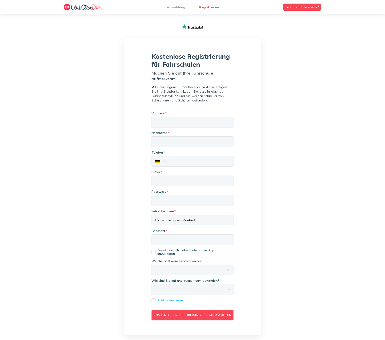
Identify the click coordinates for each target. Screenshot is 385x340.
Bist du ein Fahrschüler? (302, 7)
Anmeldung (176, 7)
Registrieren (209, 7)
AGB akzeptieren (170, 300)
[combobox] (192, 239)
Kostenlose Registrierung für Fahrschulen (192, 315)
